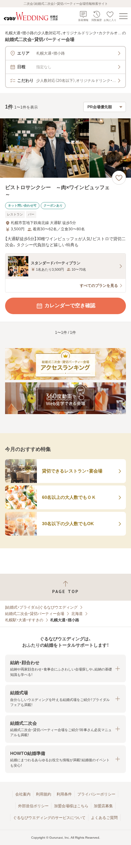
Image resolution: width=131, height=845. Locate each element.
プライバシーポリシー (96, 794)
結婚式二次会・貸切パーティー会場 (34, 613)
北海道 (77, 613)
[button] (65, 668)
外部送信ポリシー (33, 806)
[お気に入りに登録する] (119, 178)
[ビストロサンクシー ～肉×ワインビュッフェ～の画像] (65, 148)
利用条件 (64, 794)
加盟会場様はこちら (71, 806)
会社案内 (23, 794)
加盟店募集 (103, 806)
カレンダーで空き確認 (70, 305)
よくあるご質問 (104, 817)
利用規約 (43, 794)
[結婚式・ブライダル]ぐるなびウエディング (41, 607)
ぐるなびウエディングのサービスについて (49, 817)
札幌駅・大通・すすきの (24, 620)
